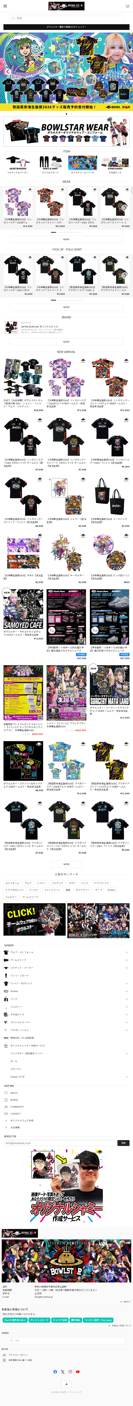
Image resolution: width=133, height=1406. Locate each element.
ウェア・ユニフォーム (21, 952)
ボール (13, 1061)
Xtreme (14, 991)
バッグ (13, 999)
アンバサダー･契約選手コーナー (27, 1053)
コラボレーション (19, 1030)
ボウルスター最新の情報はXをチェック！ (66, 27)
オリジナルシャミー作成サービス (27, 1045)
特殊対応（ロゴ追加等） (23, 1038)
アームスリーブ (18, 960)
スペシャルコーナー (20, 1022)
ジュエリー (16, 1006)
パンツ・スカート (19, 975)
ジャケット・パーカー (21, 968)
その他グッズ (17, 1014)
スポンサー (16, 1069)
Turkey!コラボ (17, 1077)
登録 (123, 1143)
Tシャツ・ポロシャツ (21, 983)
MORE (66, 342)
